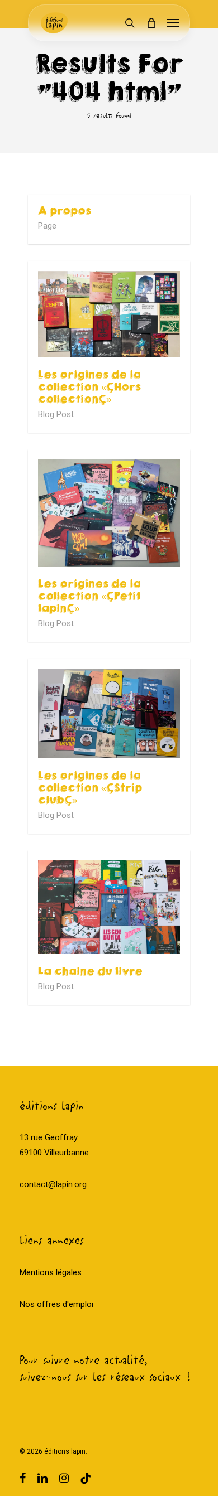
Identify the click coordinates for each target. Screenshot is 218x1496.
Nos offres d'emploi (56, 1304)
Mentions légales (51, 1272)
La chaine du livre (90, 971)
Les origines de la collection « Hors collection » (89, 387)
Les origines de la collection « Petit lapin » (89, 596)
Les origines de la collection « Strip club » (90, 788)
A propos (64, 211)
